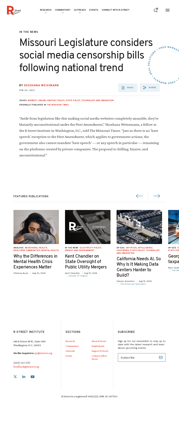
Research (70, 341)
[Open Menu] (167, 10)
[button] (150, 87)
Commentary (72, 346)
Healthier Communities (26, 250)
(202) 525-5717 (21, 362)
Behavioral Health (36, 248)
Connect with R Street (116, 10)
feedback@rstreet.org (26, 366)
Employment (98, 346)
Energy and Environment (79, 250)
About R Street (99, 341)
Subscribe (161, 357)
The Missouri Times (58, 105)
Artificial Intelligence (139, 248)
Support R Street (100, 350)
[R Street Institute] (14, 10)
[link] (15, 376)
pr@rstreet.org (43, 353)
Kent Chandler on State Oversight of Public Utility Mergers (86, 262)
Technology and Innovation (97, 100)
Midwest (32, 100)
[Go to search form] (156, 10)
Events (93, 10)
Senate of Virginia (78, 276)
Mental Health (50, 250)
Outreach (80, 10)
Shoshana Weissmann (41, 85)
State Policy (73, 100)
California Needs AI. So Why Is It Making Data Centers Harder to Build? (139, 267)
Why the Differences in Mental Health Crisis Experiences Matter (35, 262)
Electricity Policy (90, 248)
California (123, 250)
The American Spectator (133, 284)
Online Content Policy (51, 100)
